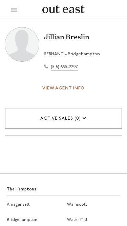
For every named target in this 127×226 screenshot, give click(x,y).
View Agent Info (63, 88)
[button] (63, 118)
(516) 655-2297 (64, 67)
